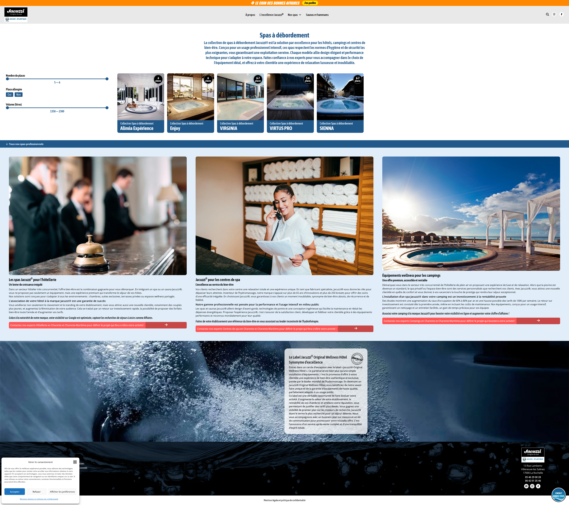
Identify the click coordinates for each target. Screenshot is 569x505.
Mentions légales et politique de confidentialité (39, 499)
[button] (74, 462)
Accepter (14, 491)
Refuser (37, 491)
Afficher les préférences (62, 491)
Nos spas (293, 14)
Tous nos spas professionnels (26, 144)
